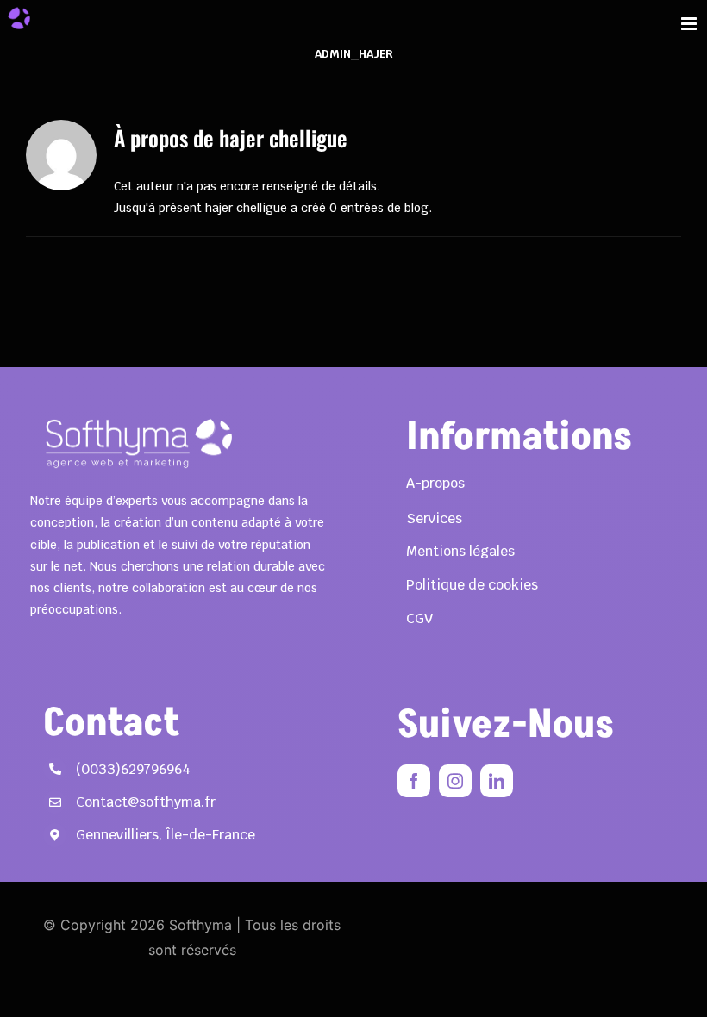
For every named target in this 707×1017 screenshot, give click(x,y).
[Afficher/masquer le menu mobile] (690, 24)
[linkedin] (496, 780)
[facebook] (413, 780)
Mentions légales (460, 551)
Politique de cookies (472, 585)
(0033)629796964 (133, 769)
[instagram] (455, 780)
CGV (419, 618)
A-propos (435, 483)
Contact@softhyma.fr (146, 802)
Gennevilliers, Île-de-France (165, 835)
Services (434, 518)
